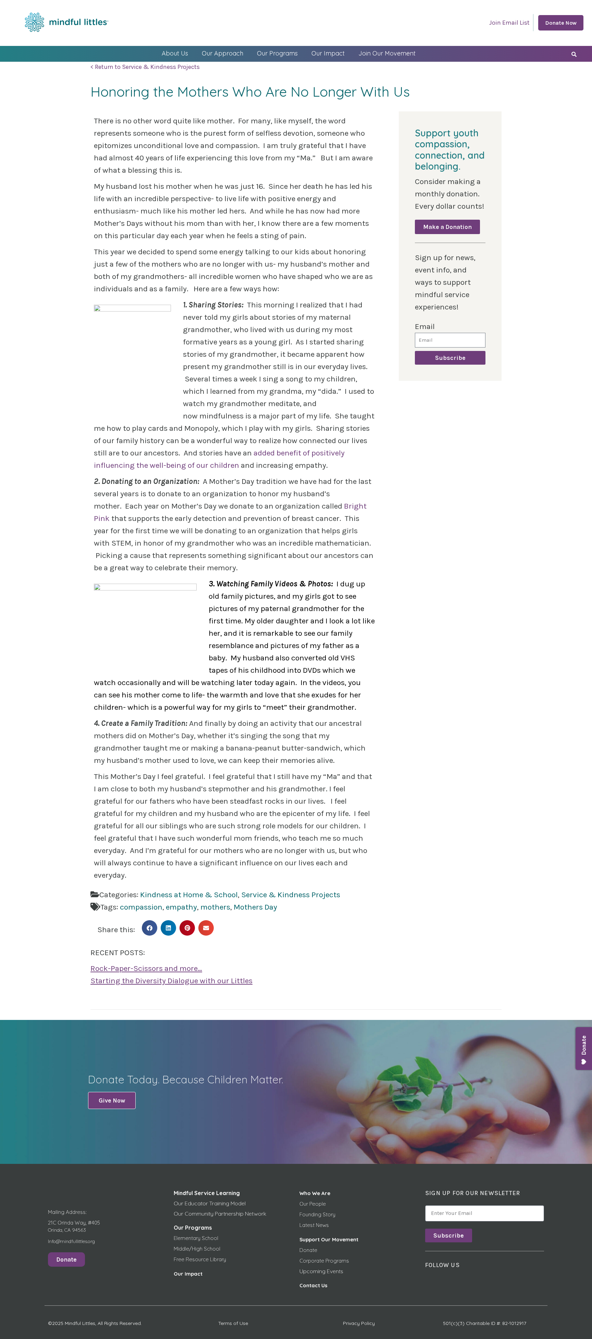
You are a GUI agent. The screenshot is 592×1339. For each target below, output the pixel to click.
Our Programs (277, 53)
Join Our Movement (387, 53)
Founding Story (317, 1214)
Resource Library (206, 1259)
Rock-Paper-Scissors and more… (146, 968)
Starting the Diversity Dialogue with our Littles (171, 980)
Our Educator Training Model (210, 1203)
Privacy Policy (359, 1323)
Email (425, 326)
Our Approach (222, 53)
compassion (141, 907)
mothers (215, 907)
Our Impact (328, 53)
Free (180, 1259)
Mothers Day (255, 907)
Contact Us (313, 1285)
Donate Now (561, 23)
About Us (175, 53)
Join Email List (509, 22)
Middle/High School (197, 1248)
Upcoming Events (321, 1271)
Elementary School (196, 1238)
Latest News (314, 1225)
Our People (312, 1204)
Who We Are (314, 1193)
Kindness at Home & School (189, 894)
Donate (308, 1250)
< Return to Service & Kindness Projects (145, 67)
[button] (149, 928)
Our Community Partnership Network (220, 1213)
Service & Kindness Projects (290, 894)
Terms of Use (233, 1323)
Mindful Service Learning (207, 1193)
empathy (181, 907)
